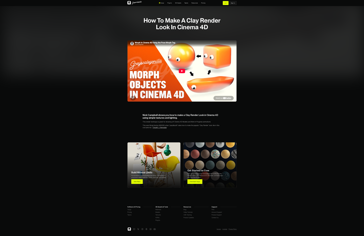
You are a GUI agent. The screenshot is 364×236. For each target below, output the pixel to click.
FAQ (213, 209)
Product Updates (189, 217)
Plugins (157, 220)
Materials (158, 209)
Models (157, 212)
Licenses (224, 229)
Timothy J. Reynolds (160, 127)
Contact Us (215, 217)
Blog (185, 209)
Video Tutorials (188, 212)
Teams (129, 215)
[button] (178, 3)
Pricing (129, 212)
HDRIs (157, 217)
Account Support (217, 212)
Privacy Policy (233, 229)
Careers (219, 229)
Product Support (217, 215)
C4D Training (188, 215)
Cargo (129, 209)
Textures (158, 215)
